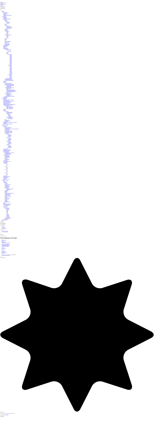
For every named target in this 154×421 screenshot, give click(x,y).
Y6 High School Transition (7, 161)
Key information (7, 155)
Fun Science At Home (8, 217)
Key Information (4, 16)
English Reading (9, 88)
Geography (6, 30)
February (8, 209)
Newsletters (5, 99)
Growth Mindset (7, 159)
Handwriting (8, 22)
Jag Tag (6, 197)
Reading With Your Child (7, 176)
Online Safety (5, 175)
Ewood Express (7, 105)
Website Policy (4, 252)
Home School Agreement (7, 149)
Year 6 (7, 37)
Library (4, 203)
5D (7, 172)
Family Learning (6, 121)
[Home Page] (0, 233)
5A (7, 170)
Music (6, 38)
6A (7, 174)
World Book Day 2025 (6, 179)
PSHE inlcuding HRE (8, 41)
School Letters (5, 160)
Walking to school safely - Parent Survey (9, 101)
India (9, 114)
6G (7, 173)
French (6, 39)
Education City (4, 248)
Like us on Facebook (3, 4)
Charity (4, 110)
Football (6, 200)
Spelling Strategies (9, 86)
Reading (6, 20)
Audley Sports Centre (6, 103)
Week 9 (11, 71)
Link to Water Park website (8, 131)
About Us (3, 11)
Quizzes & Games (7, 218)
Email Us (3, 227)
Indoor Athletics (7, 198)
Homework (6, 157)
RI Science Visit (9, 28)
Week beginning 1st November (6, 242)
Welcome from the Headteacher (8, 15)
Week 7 (11, 59)
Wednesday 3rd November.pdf (6, 245)
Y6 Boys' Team (9, 189)
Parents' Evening (6, 124)
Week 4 (11, 57)
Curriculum (5, 19)
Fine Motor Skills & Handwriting (11, 90)
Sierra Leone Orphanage (10, 117)
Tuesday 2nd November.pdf (5, 244)
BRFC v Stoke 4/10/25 (10, 108)
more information (6, 414)
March (7, 210)
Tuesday (8, 137)
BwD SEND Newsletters (8, 83)
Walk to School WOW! (6, 100)
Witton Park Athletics (8, 184)
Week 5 (11, 68)
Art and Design (7, 31)
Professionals (8, 95)
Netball (6, 191)
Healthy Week (5, 162)
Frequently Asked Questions (8, 132)
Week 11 (11, 73)
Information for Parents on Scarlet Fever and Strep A (10, 122)
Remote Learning (7, 44)
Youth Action (7, 120)
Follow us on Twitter (3, 2)
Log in (3, 220)
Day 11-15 (9, 50)
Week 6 (11, 58)
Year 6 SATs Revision (9, 78)
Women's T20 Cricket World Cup (9, 193)
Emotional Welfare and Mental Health (11, 91)
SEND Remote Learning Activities (9, 87)
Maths (6, 24)
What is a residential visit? (8, 127)
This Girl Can (7, 187)
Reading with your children (10, 85)
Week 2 (11, 55)
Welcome (5, 14)
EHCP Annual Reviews (8, 93)
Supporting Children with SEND (9, 80)
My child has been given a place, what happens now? (12, 128)
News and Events (4, 98)
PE (5, 40)
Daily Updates (7, 133)
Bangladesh (9, 115)
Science (6, 25)
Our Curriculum (7, 43)
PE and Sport (5, 182)
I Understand (2, 416)
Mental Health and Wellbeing (7, 150)
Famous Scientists (7, 208)
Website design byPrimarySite (6, 255)
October (8, 215)
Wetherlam (9, 135)
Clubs (4, 181)
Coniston (9, 136)
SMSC (6, 42)
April (7, 211)
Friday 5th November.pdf (5, 246)
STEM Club (8, 26)
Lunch (6, 158)
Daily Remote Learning (8, 49)
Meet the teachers (7, 156)
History (6, 29)
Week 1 (11, 75)
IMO (5, 119)
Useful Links (6, 205)
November (8, 216)
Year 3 (7, 35)
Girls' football (7, 190)
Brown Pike (9, 139)
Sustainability (5, 97)
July (7, 213)
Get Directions (4, 228)
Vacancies (5, 178)
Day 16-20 (9, 51)
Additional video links (8, 153)
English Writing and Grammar (10, 89)
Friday (7, 148)
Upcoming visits (7, 130)
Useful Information (6, 177)
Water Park (5, 126)
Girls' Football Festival (8, 195)
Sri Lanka (9, 116)
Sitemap (3, 251)
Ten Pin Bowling (7, 186)
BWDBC (5, 109)
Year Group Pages (6, 219)
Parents (3, 125)
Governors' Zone (6, 45)
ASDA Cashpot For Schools (7, 102)
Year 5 (7, 33)
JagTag (6, 192)
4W (7, 168)
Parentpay (3, 247)
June (7, 212)
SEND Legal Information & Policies (9, 96)
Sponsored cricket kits (9, 112)
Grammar (8, 23)
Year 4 (7, 32)
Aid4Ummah (6, 111)
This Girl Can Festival (8, 196)
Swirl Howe (9, 134)
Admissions (5, 17)
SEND (4, 82)
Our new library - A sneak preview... (8, 123)
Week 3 (11, 56)
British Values (5, 18)
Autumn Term (10, 54)
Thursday (8, 144)
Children (3, 180)
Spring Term (10, 65)
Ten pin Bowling (7, 194)
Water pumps (8, 113)
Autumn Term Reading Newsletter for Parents (9, 104)
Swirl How (9, 138)
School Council (5, 206)
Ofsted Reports (5, 46)
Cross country (7, 185)
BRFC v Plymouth (9, 106)
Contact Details (5, 12)
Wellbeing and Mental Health (9, 79)
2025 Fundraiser (10, 118)
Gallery (4, 202)
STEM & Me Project (9, 27)
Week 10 (11, 72)
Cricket (6, 183)
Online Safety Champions (7, 204)
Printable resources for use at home (9, 152)
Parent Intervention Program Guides (9, 84)
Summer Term (10, 74)
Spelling (8, 21)
